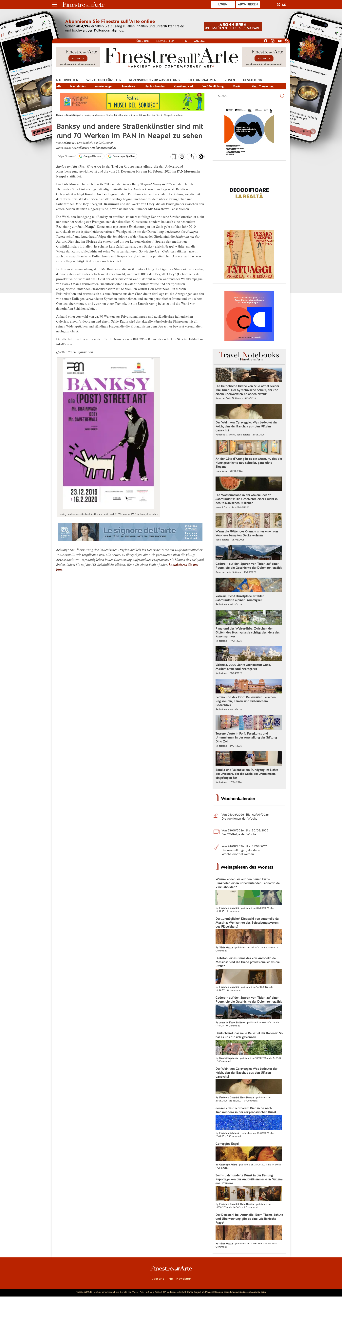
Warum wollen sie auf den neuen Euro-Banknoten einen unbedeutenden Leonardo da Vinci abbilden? (248, 883)
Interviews (128, 86)
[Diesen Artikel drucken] (182, 157)
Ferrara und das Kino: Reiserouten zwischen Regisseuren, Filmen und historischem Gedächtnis (246, 701)
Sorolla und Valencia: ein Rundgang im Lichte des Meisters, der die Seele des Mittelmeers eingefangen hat (247, 774)
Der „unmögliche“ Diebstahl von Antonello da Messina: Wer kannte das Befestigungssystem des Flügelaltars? (247, 923)
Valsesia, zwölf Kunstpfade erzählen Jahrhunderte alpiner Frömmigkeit (240, 598)
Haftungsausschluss (104, 147)
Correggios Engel (227, 1144)
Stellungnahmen (202, 80)
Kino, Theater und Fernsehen (263, 86)
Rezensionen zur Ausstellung (154, 80)
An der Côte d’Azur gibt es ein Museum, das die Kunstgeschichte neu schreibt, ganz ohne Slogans (249, 463)
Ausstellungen (104, 86)
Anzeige (199, 41)
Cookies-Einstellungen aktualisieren (232, 1292)
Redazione (68, 143)
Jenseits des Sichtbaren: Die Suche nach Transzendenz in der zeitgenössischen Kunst (246, 1110)
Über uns (142, 41)
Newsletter (165, 41)
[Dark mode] (201, 158)
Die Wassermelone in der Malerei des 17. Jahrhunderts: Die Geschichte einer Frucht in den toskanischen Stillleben (247, 499)
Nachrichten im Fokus (154, 86)
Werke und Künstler (103, 80)
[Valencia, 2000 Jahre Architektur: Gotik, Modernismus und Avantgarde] (249, 654)
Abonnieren (248, 4)
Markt (236, 86)
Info (184, 41)
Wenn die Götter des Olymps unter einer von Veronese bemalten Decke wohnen (247, 533)
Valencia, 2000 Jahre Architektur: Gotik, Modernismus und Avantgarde (243, 667)
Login (223, 4)
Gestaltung (252, 80)
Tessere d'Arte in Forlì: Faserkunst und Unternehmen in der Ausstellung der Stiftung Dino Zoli (246, 737)
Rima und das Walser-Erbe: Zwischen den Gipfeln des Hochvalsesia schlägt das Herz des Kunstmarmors (248, 632)
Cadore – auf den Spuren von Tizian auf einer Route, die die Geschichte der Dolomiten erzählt (249, 566)
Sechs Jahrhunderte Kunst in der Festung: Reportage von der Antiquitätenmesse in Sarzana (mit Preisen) (249, 1179)
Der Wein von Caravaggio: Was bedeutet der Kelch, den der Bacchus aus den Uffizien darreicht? (246, 426)
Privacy (209, 1292)
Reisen (229, 80)
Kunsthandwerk (184, 86)
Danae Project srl (195, 1292)
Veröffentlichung (213, 86)
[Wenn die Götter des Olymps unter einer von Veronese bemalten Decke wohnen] (249, 521)
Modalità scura (258, 1292)
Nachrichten (67, 80)
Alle (58, 86)
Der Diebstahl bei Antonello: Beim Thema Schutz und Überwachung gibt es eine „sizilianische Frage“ (249, 1219)
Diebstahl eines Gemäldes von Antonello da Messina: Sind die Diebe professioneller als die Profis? (248, 962)
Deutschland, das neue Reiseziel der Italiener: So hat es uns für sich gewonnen (249, 1035)
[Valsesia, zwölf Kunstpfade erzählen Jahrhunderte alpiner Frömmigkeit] (249, 585)
